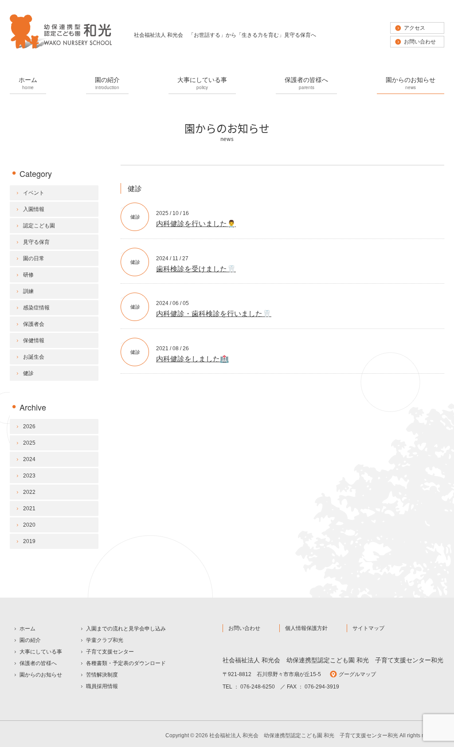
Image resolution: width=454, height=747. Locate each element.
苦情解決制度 (102, 675)
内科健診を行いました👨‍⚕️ (196, 223)
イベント (33, 193)
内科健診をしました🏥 (192, 359)
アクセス (414, 28)
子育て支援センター (110, 652)
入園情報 (33, 209)
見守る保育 (36, 242)
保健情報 (33, 340)
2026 (29, 426)
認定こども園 (39, 226)
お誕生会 (33, 357)
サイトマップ (368, 628)
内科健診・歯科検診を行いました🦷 (213, 313)
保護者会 (33, 324)
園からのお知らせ (410, 82)
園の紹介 (107, 82)
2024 (29, 459)
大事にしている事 (202, 82)
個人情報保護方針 (306, 628)
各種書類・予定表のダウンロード (126, 663)
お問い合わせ (420, 42)
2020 (29, 525)
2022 (29, 492)
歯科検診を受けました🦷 (196, 269)
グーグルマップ (357, 674)
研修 (28, 275)
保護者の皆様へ (306, 82)
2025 (29, 443)
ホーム (28, 82)
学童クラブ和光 (104, 640)
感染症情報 (36, 308)
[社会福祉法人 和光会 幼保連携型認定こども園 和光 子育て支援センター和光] (61, 48)
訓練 (28, 291)
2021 (29, 508)
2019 (29, 541)
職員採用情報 (102, 686)
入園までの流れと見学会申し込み (126, 629)
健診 (135, 216)
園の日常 (33, 258)
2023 (29, 476)
